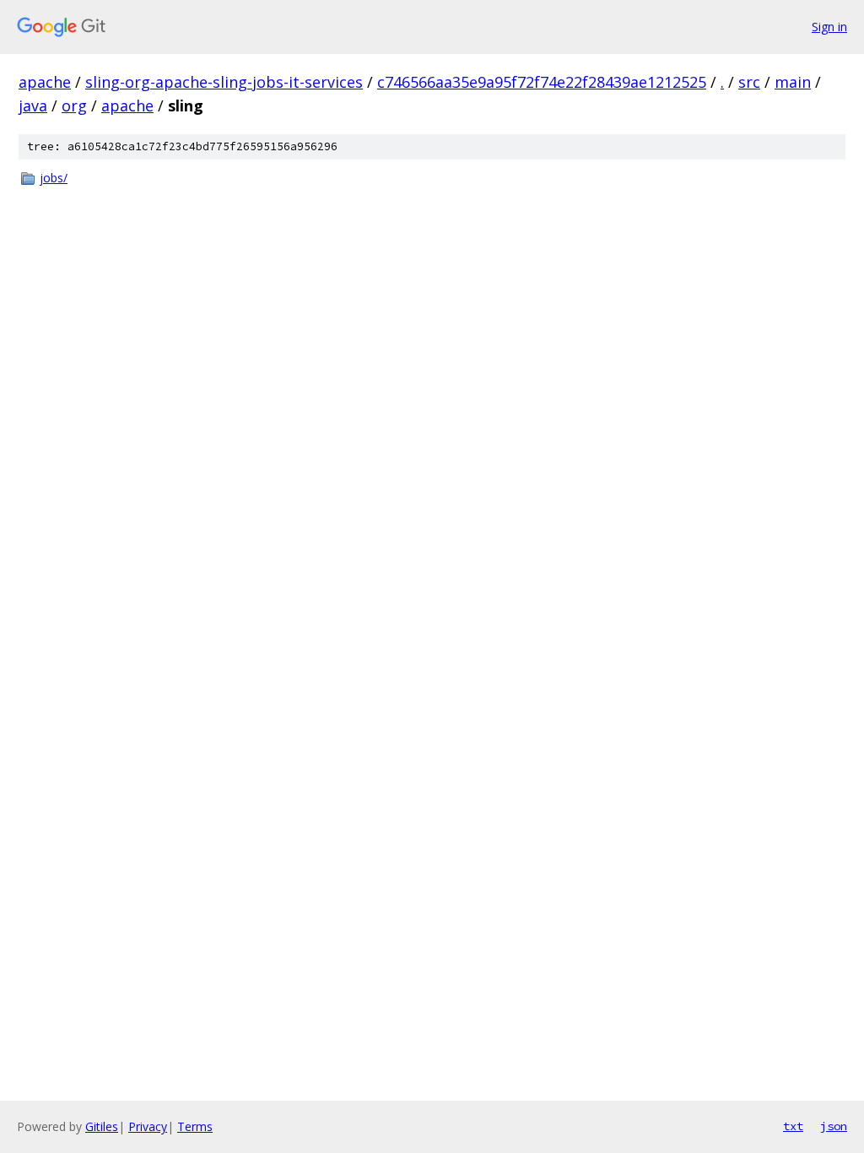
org (74, 105)
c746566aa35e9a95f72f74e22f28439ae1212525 (541, 82)
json (833, 1126)
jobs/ (54, 178)
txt (793, 1126)
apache (45, 82)
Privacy (147, 1126)
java (33, 105)
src (749, 82)
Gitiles (101, 1126)
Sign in (829, 27)
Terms (195, 1126)
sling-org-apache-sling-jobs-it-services (224, 82)
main (793, 82)
